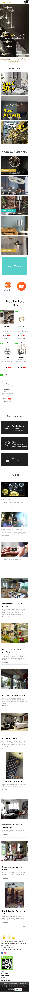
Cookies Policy (5, 986)
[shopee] (21, 286)
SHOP (3, 978)
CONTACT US (5, 980)
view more (14, 406)
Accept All (18, 989)
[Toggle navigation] (27, 2)
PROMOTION (5, 976)
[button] (23, 2)
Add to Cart (8, 338)
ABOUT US (4, 974)
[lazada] (8, 286)
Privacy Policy (20, 985)
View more (5, 617)
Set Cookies (11, 989)
